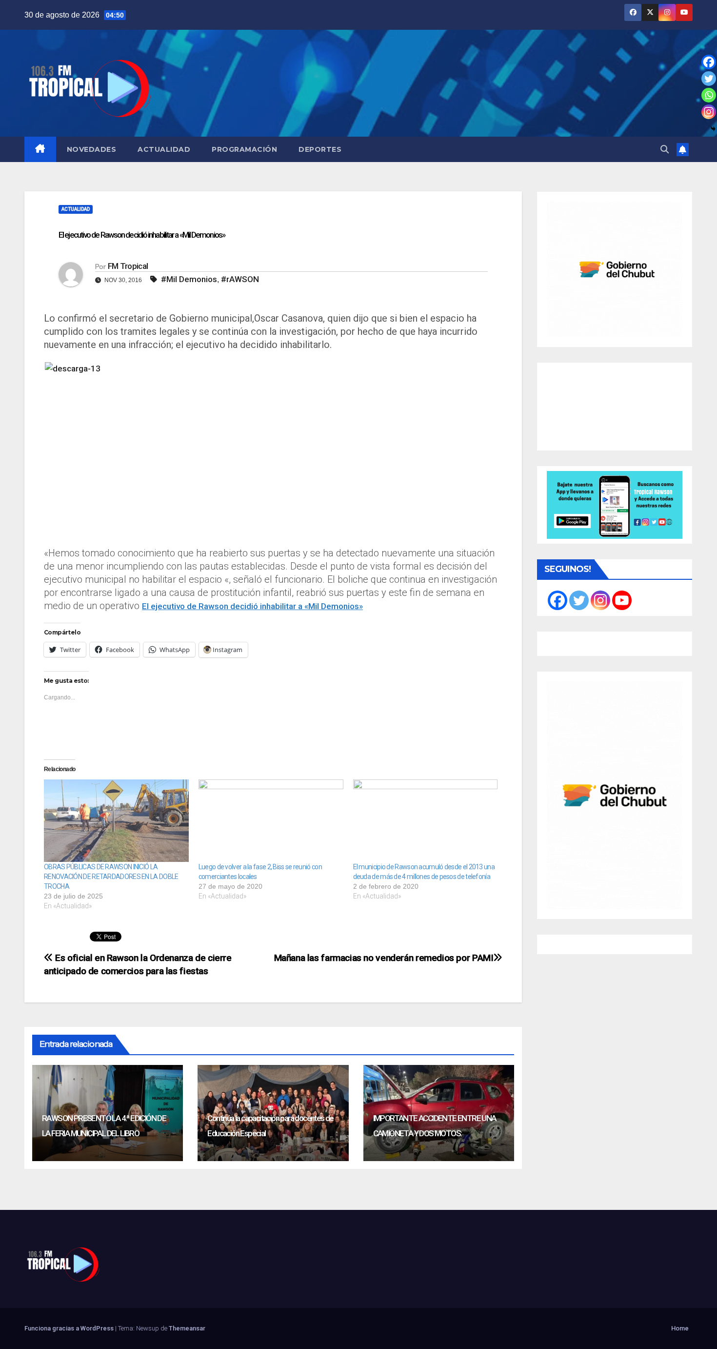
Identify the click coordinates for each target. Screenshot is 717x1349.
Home (680, 1328)
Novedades (92, 149)
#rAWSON (240, 279)
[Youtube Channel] (622, 600)
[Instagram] (708, 111)
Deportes (320, 149)
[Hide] (713, 129)
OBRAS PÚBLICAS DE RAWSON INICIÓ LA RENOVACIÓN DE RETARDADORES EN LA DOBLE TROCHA (111, 876)
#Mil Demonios (189, 279)
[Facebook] (708, 62)
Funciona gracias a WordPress (69, 1328)
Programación (244, 149)
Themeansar (187, 1328)
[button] (664, 149)
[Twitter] (708, 78)
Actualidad (164, 149)
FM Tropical (128, 266)
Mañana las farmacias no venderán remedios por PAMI (384, 957)
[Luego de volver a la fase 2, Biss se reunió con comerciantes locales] (271, 820)
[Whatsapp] (708, 95)
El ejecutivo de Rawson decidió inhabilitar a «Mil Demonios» (252, 606)
